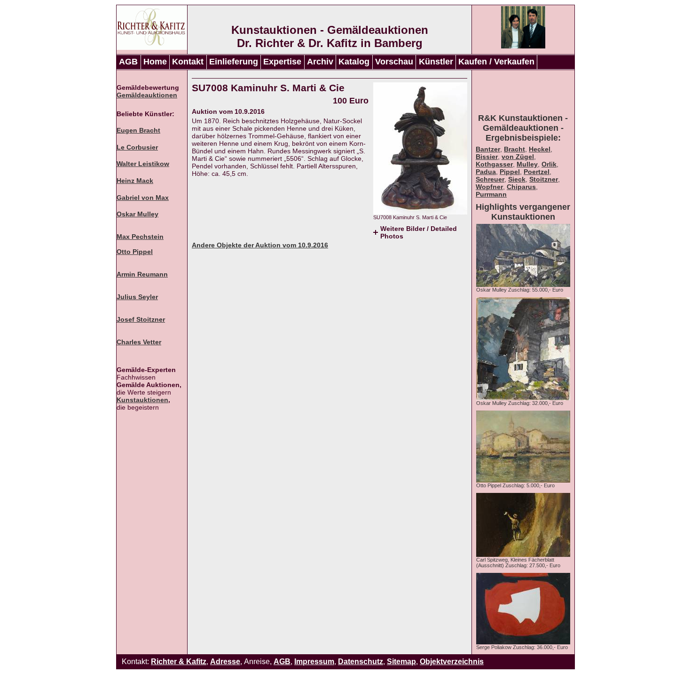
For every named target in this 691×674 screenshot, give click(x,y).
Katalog (353, 61)
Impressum (314, 662)
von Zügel (518, 156)
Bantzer (488, 149)
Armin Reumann (142, 274)
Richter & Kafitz (178, 662)
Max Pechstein (140, 236)
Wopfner (489, 186)
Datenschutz (360, 662)
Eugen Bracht (138, 130)
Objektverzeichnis (452, 662)
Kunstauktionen (142, 400)
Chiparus (521, 186)
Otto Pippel (135, 251)
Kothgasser (494, 164)
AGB (128, 61)
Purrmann (491, 194)
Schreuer (490, 179)
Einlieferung (233, 61)
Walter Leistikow (143, 163)
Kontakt (188, 61)
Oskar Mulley (137, 214)
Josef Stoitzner (141, 319)
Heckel (539, 149)
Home (155, 61)
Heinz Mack (135, 180)
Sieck (517, 179)
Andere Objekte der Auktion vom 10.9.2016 (260, 245)
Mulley (527, 164)
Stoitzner (543, 179)
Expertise (282, 61)
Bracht (514, 149)
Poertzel (537, 171)
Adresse (225, 662)
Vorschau (394, 61)
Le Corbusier (137, 147)
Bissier (487, 156)
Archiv (320, 61)
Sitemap (401, 662)
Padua (486, 171)
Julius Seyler (137, 297)
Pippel (510, 171)
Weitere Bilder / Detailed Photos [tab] (418, 232)
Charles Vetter (139, 342)
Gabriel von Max (143, 197)
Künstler (436, 61)
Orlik (549, 164)
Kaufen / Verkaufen (496, 61)
